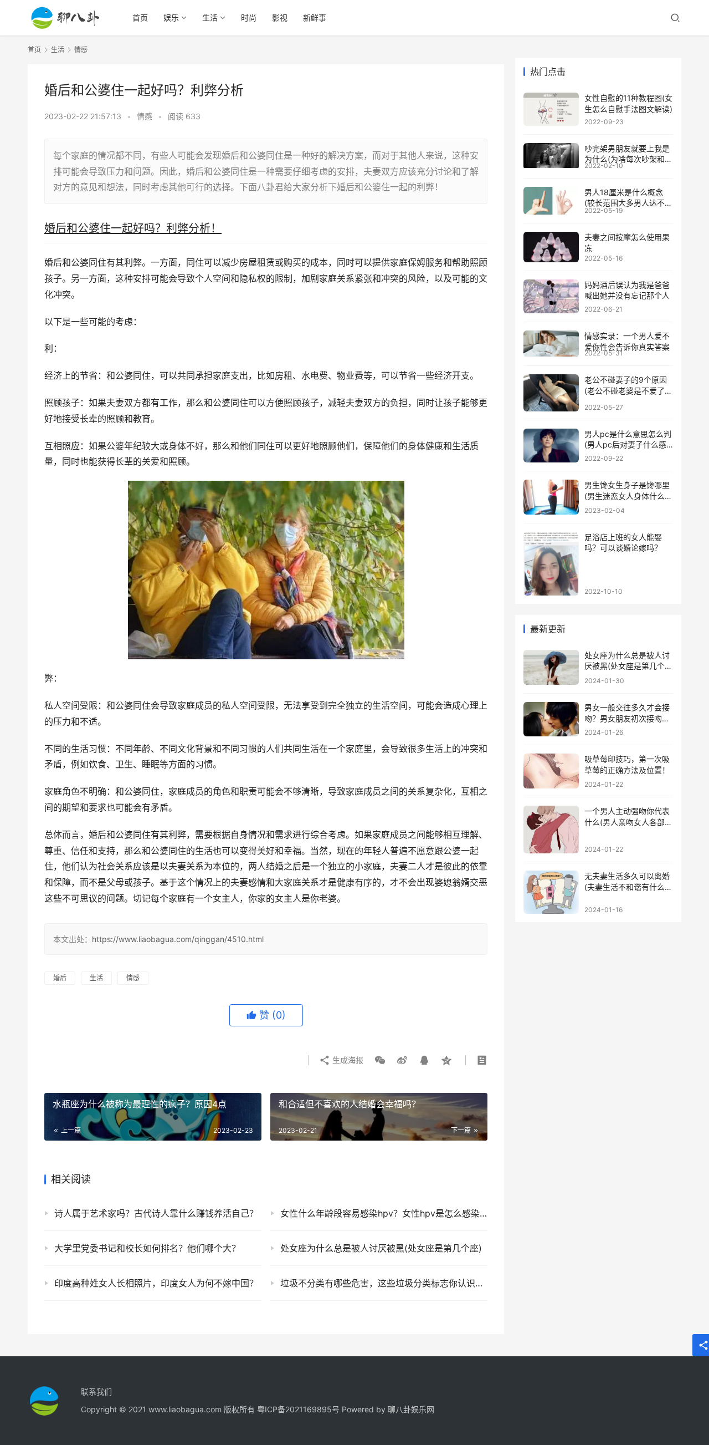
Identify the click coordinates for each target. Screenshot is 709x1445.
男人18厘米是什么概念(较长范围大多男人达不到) (624, 202)
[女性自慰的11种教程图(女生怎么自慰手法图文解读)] (551, 109)
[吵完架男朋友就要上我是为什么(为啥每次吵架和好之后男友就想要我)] (551, 155)
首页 (140, 17)
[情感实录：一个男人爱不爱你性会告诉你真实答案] (551, 343)
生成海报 (346, 1060)
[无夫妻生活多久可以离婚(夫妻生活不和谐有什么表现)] (551, 892)
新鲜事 (314, 17)
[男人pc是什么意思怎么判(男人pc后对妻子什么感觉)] (551, 446)
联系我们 (96, 1391)
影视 (279, 17)
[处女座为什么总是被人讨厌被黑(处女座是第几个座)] (551, 667)
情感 (144, 116)
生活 (210, 17)
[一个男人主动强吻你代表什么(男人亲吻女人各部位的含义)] (551, 829)
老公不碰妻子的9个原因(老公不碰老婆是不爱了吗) (625, 390)
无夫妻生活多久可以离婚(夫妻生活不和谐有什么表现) (628, 886)
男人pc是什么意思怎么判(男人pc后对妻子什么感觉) (627, 444)
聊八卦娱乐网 (411, 1409)
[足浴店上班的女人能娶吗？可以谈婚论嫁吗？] (551, 564)
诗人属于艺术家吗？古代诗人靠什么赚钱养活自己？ (156, 1213)
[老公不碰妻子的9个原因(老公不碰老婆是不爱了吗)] (551, 392)
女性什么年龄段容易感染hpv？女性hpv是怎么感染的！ (383, 1213)
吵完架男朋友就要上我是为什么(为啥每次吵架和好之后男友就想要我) (628, 159)
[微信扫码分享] (380, 1060)
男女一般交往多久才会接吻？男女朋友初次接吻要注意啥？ (627, 718)
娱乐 (171, 17)
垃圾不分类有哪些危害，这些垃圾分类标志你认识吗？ (383, 1283)
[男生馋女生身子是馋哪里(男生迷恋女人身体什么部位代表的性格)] (551, 497)
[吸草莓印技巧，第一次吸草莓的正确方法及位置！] (551, 771)
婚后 (59, 978)
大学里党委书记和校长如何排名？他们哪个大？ (147, 1248)
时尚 (248, 17)
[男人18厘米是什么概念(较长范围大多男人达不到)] (551, 201)
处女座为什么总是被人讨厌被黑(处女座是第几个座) (381, 1248)
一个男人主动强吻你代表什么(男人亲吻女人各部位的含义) (628, 821)
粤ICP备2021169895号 (298, 1409)
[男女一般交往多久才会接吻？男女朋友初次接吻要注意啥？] (551, 719)
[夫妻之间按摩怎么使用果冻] (551, 247)
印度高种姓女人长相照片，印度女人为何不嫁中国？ (156, 1283)
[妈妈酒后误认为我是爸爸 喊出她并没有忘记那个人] (551, 296)
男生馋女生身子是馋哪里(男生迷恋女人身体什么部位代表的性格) (628, 495)
